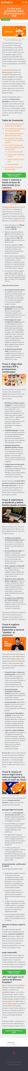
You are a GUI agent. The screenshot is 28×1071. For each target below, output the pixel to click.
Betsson (17, 218)
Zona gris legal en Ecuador (15, 152)
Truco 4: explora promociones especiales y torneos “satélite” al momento (14, 140)
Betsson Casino (15, 659)
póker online (12, 1003)
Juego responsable (13, 164)
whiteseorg (11, 1042)
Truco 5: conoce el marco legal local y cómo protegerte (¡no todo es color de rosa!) (14, 147)
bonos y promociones (11, 207)
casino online (5, 19)
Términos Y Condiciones (14, 1064)
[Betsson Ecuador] (7, 2)
